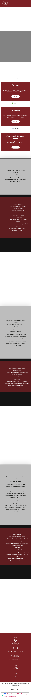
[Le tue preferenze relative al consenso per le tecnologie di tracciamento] (2, 695)
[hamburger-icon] (28, 3)
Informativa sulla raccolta (9, 696)
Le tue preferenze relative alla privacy (16, 694)
